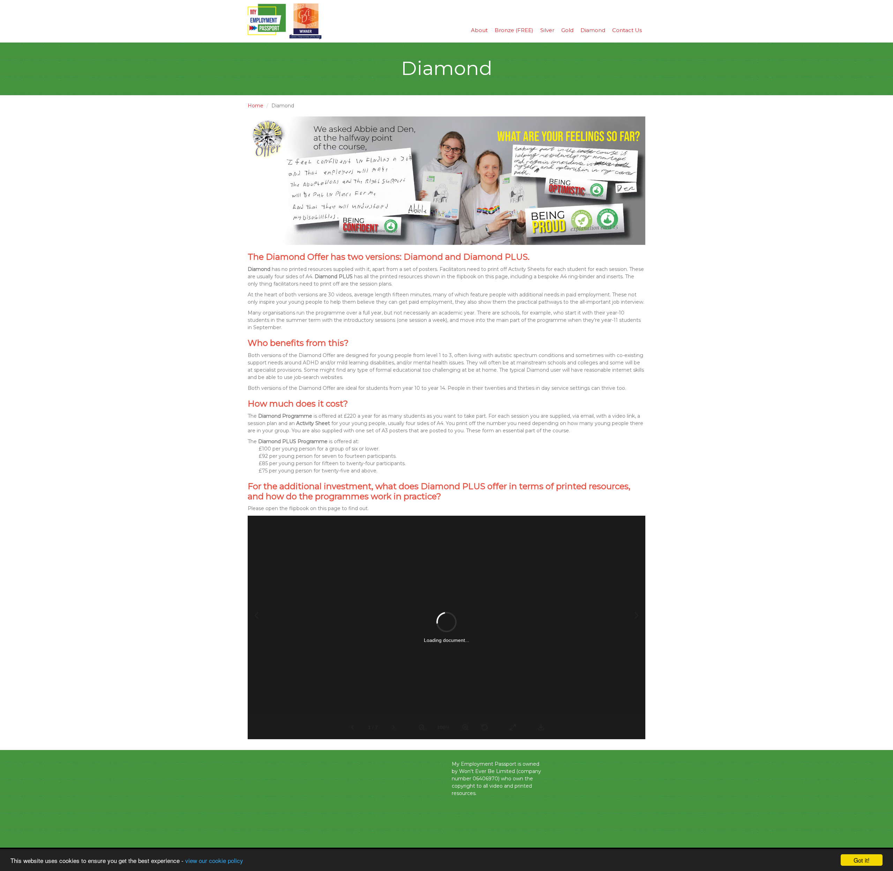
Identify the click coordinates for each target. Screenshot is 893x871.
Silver (547, 30)
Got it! (862, 860)
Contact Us (627, 30)
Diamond (592, 30)
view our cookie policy (214, 860)
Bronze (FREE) (514, 30)
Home (255, 106)
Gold (567, 30)
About (479, 30)
